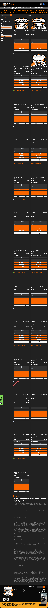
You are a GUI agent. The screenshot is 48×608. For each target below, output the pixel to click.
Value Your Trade (21, 53)
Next (18, 558)
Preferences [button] (15, 605)
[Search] (11, 15)
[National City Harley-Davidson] (5, 4)
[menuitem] (6, 27)
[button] (44, 4)
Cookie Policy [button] (31, 604)
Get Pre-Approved (21, 50)
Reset (6, 17)
